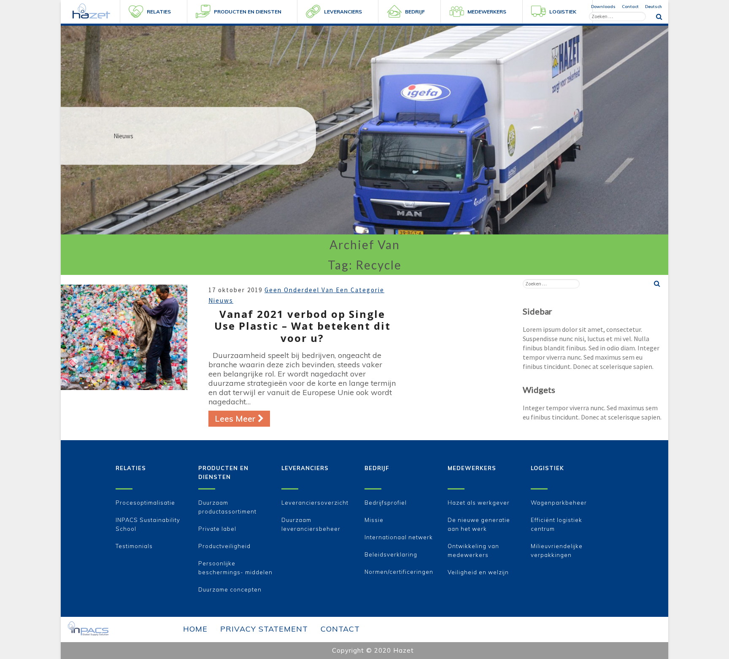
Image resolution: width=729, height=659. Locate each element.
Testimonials (134, 546)
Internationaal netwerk (398, 537)
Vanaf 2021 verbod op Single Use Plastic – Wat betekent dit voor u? (302, 326)
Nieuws (220, 300)
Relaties (131, 468)
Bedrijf (376, 468)
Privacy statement (264, 629)
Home (195, 629)
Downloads (603, 6)
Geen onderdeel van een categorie (324, 290)
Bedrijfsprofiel (385, 502)
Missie (373, 519)
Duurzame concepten (230, 589)
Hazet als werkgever (479, 502)
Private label (217, 528)
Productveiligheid (224, 546)
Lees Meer (242, 418)
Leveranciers (305, 468)
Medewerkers (472, 468)
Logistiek (547, 468)
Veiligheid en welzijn (478, 572)
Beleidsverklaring (390, 554)
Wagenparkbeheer (559, 502)
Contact (630, 6)
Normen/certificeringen (398, 571)
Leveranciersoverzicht (314, 502)
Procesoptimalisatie (145, 502)
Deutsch (653, 6)
